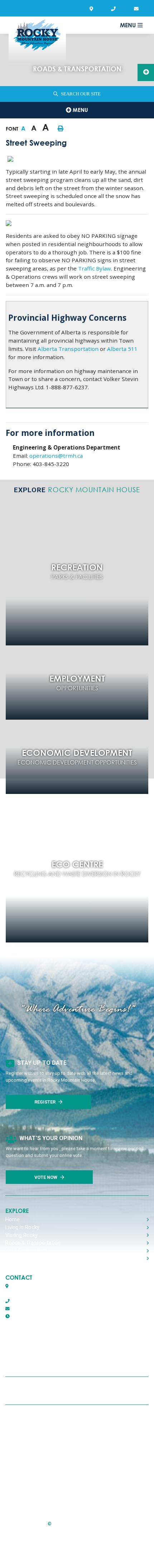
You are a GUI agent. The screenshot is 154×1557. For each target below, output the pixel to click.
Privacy (33, 1438)
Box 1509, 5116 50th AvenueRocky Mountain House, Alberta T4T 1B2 (44, 1290)
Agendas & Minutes (48, 1476)
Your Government (26, 1251)
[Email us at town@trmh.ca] (137, 8)
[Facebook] (54, 1391)
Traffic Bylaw (94, 268)
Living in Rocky (22, 1227)
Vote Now (45, 1177)
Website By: (57, 1541)
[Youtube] (98, 1391)
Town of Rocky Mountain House (37, 42)
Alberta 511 (122, 348)
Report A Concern (47, 1457)
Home (12, 1220)
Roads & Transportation (33, 1243)
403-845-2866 (25, 1301)
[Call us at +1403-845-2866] (114, 8)
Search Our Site (81, 94)
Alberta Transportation (68, 348)
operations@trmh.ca (56, 455)
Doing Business (22, 1258)
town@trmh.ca (25, 1308)
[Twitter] (75, 1391)
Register (45, 1102)
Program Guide (43, 1495)
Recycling (36, 1420)
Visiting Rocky (21, 1235)
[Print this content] (60, 128)
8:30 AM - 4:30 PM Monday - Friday (59, 1316)
